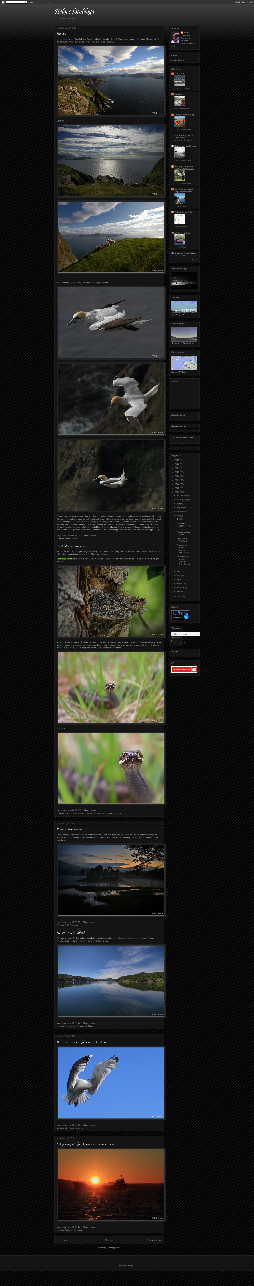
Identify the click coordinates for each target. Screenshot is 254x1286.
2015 (177, 472)
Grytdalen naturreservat (95, 813)
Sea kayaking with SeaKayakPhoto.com (184, 167)
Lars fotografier (182, 233)
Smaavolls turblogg (184, 115)
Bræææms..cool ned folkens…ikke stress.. (82, 1042)
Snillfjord (89, 1026)
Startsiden (110, 1240)
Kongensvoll (70, 1026)
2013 (177, 480)
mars (179, 583)
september (182, 508)
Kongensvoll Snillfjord (71, 933)
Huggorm (109, 813)
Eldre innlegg (155, 1240)
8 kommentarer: (90, 535)
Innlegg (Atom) (115, 1248)
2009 (177, 596)
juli (178, 516)
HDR (67, 925)
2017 (177, 464)
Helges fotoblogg (74, 12)
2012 (177, 484)
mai (179, 575)
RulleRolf (179, 74)
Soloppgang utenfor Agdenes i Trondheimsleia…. (87, 1144)
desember (182, 495)
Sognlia (118, 813)
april (179, 579)
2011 (177, 488)
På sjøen (80, 1026)
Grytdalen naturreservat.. (72, 546)
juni (179, 571)
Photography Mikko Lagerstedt (184, 136)
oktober (181, 504)
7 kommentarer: (89, 922)
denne (123, 938)
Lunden (103, 516)
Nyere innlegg (64, 1240)
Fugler (67, 538)
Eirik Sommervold (183, 212)
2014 (177, 476)
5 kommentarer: (90, 810)
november (182, 500)
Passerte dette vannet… (71, 829)
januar (180, 591)
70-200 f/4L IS (71, 813)
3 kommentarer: (89, 1023)
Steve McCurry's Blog (185, 253)
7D (66, 1128)
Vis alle (194, 260)
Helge (186, 32)
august (180, 511)
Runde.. (61, 34)
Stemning (74, 925)
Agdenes (68, 1230)
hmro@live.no (177, 60)
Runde (74, 538)
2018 (177, 460)
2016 (177, 468)
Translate (181, 642)
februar (180, 587)
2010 (177, 492)
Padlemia (179, 94)
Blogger (131, 1266)
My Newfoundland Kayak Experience (183, 190)
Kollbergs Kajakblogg (185, 146)
